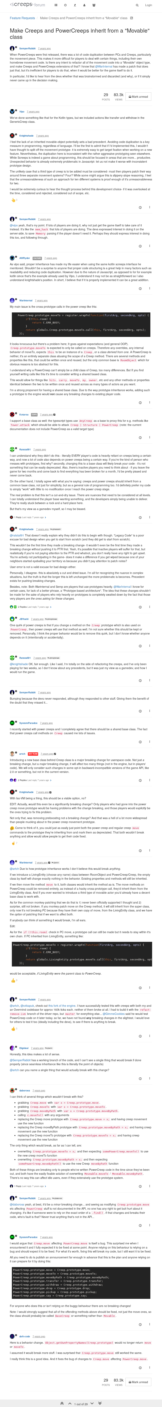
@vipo (14, 225)
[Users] (84, 5)
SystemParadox (28, 723)
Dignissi (23, 1048)
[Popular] (75, 5)
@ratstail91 (17, 535)
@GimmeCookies (114, 1014)
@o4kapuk (27, 1006)
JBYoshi (23, 619)
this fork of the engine (61, 1006)
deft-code (24, 1336)
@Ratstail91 (56, 529)
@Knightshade (52, 619)
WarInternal (25, 300)
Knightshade (26, 135)
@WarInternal (103, 66)
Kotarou (23, 414)
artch (22, 754)
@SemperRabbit (20, 1060)
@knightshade (19, 664)
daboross (24, 1090)
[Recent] (65, 5)
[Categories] (56, 5)
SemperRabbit (27, 48)
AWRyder (24, 258)
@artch (56, 862)
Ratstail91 (25, 449)
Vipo (21, 111)
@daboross (58, 1198)
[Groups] (94, 5)
